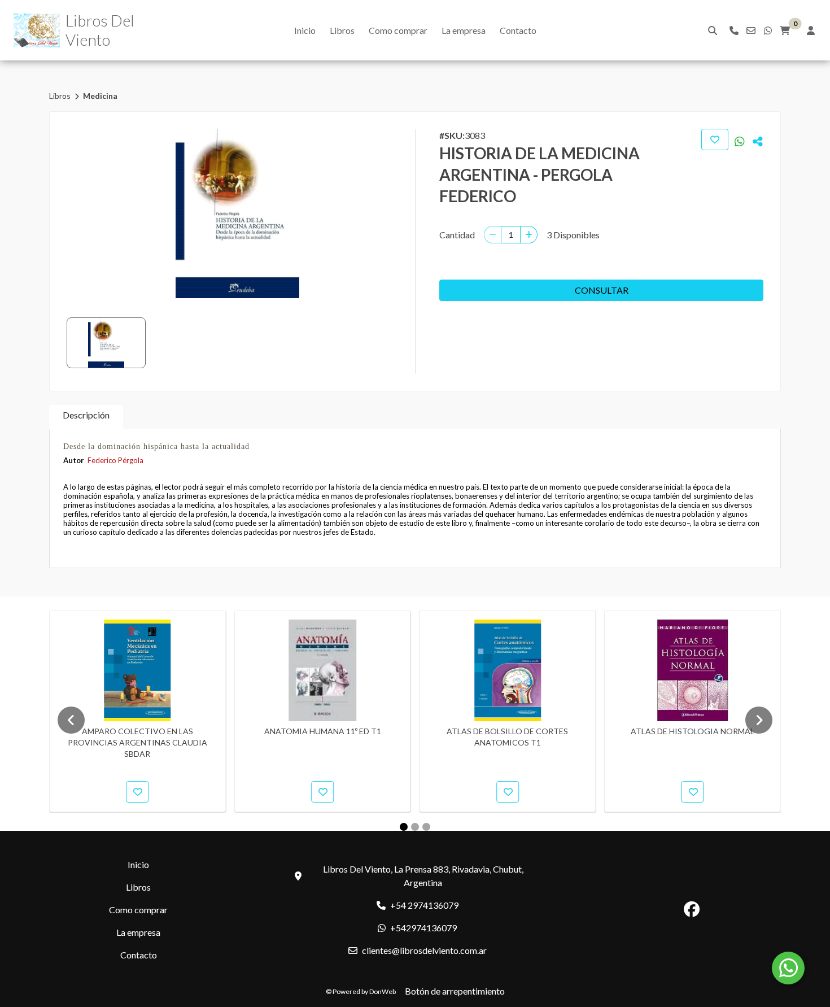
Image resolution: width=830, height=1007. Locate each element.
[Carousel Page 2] (415, 827)
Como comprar (398, 30)
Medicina (100, 96)
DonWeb (382, 991)
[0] (784, 30)
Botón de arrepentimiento (455, 991)
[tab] (86, 417)
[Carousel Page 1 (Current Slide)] (404, 827)
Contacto (518, 30)
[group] (237, 213)
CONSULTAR (601, 290)
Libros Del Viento (99, 30)
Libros (342, 30)
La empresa (464, 30)
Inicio (305, 30)
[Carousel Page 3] (426, 827)
